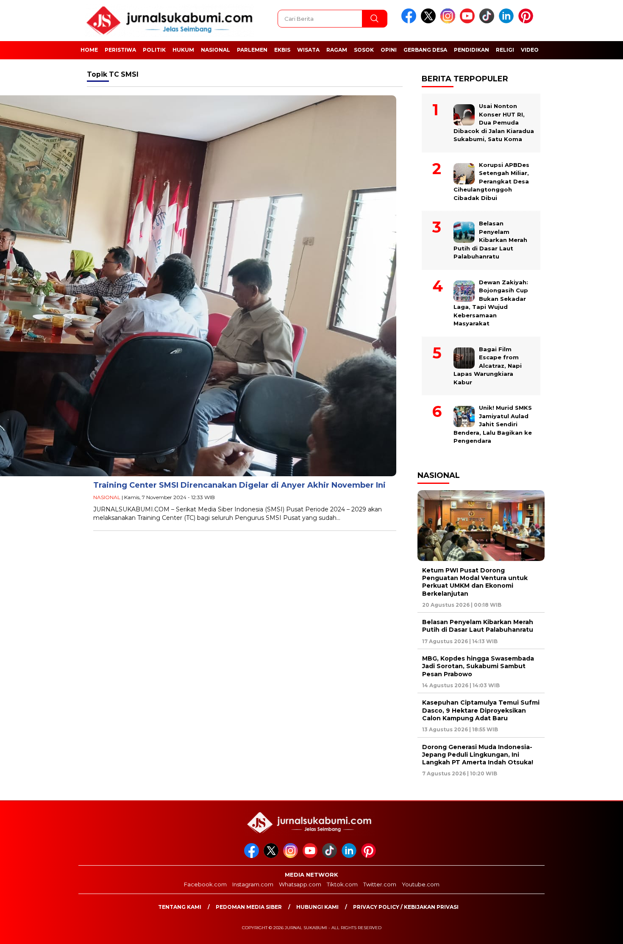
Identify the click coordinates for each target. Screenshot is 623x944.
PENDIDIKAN (471, 50)
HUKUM (183, 50)
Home (89, 50)
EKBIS (282, 50)
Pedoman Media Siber (249, 907)
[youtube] (469, 21)
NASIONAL (215, 50)
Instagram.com (252, 884)
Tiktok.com (342, 884)
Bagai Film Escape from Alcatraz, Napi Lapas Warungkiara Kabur (487, 366)
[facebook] (410, 21)
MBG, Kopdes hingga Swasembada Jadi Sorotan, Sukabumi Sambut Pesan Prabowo (478, 666)
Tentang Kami (179, 907)
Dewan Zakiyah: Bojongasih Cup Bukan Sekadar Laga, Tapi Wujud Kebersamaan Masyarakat (490, 303)
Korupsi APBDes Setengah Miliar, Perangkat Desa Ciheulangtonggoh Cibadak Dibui (491, 181)
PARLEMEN (252, 50)
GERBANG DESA (425, 50)
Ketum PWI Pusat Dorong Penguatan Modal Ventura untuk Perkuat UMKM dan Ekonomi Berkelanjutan (475, 581)
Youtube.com (420, 884)
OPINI (389, 50)
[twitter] (430, 21)
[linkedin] (508, 21)
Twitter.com (379, 884)
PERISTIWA (120, 50)
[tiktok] (488, 21)
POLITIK (154, 50)
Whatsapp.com (300, 884)
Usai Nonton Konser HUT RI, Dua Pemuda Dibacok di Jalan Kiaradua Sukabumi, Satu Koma (493, 122)
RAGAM (336, 50)
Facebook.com (205, 884)
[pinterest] (527, 21)
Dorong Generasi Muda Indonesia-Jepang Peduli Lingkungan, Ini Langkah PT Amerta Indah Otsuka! (477, 754)
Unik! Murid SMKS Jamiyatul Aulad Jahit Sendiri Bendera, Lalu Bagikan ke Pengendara (492, 424)
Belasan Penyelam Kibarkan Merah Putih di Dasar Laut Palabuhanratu (490, 240)
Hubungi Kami (317, 907)
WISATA (308, 50)
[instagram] (449, 21)
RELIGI (505, 50)
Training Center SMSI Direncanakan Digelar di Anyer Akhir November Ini (239, 485)
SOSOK (364, 50)
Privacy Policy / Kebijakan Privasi (406, 907)
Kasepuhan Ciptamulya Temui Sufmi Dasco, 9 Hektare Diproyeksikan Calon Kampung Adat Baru (481, 710)
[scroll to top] (597, 931)
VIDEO (530, 50)
